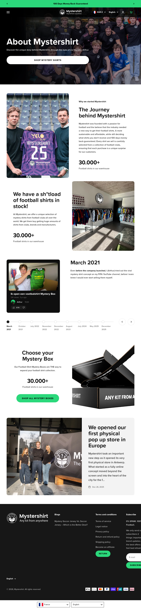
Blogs (57, 514)
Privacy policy (102, 531)
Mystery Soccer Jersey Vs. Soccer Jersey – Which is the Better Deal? (71, 523)
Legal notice (102, 526)
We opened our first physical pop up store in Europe (107, 436)
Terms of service (103, 521)
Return (103, 553)
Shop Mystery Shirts (47, 60)
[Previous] (7, 3)
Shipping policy (103, 541)
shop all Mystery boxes (38, 398)
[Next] (133, 3)
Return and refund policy (108, 536)
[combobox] (53, 604)
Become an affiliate (105, 547)
